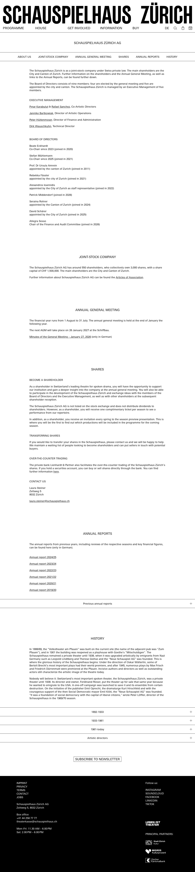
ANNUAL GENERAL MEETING (93, 57)
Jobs (20, 797)
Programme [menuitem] (13, 28)
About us (24, 57)
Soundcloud (154, 793)
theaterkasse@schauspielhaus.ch (37, 822)
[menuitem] (175, 28)
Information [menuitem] (111, 28)
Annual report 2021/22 (42, 577)
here (56, 472)
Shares (123, 57)
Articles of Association (129, 277)
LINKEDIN (151, 801)
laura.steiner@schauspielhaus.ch (49, 501)
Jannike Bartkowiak (41, 113)
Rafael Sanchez (61, 107)
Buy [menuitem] (135, 28)
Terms (21, 790)
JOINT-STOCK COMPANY (53, 57)
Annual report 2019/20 (42, 590)
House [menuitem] (40, 28)
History (171, 57)
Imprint (22, 783)
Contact (23, 794)
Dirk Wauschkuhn (40, 126)
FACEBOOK (152, 797)
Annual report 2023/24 (42, 564)
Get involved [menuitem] (79, 28)
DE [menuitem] (167, 28)
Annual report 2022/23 (42, 570)
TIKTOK (149, 804)
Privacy (22, 787)
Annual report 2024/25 (42, 557)
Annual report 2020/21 (42, 583)
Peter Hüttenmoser (40, 120)
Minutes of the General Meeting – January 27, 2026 (60, 337)
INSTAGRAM (153, 790)
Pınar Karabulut (38, 107)
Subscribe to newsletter (97, 759)
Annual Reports (147, 57)
